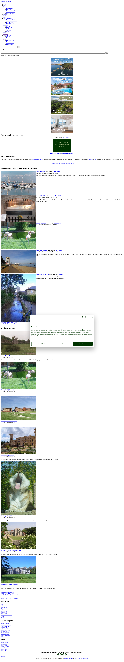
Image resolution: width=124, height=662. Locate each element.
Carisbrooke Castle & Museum (8, 550)
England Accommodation (6, 606)
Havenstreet (15, 598)
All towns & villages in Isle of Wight (9, 322)
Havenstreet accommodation (56, 163)
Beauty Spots (9, 27)
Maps (4, 17)
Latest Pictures (9, 8)
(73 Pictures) (11, 455)
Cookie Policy (84, 658)
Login (2, 609)
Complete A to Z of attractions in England (10, 594)
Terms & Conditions (68, 658)
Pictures (5, 6)
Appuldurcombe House (6, 584)
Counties (5, 32)
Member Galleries (10, 13)
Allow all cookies (82, 343)
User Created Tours (10, 12)
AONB (8, 26)
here (96, 159)
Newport (38, 195)
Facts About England (11, 41)
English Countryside (5, 630)
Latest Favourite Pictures (6, 615)
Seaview (38, 223)
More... (8, 31)
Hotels (7, 37)
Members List (4, 612)
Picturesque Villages (11, 19)
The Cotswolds (4, 631)
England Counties (5, 623)
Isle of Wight (8, 598)
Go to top (3, 656)
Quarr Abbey (4, 355)
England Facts (4, 644)
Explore (5, 16)
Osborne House (4, 455)
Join (1, 608)
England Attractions (5, 628)
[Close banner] (92, 317)
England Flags (4, 649)
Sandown (38, 250)
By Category (9, 9)
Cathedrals (8, 30)
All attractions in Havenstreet (7, 592)
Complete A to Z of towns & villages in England (11, 323)
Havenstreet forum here (37, 159)
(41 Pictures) (42, 171)
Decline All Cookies (41, 343)
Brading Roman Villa (6, 421)
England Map (4, 650)
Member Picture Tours (6, 635)
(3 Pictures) (15, 584)
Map (69, 163)
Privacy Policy (77, 658)
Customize (61, 343)
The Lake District (5, 632)
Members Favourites (11, 10)
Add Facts (65, 163)
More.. (4, 39)
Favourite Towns (10, 23)
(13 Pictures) (14, 421)
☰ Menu (5, 4)
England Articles (10, 40)
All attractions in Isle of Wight (7, 593)
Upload (5, 14)
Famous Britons (4, 647)
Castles (8, 28)
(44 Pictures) (44, 250)
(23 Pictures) (46, 274)
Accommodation (7, 35)
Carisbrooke (39, 274)
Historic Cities (9, 22)
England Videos (10, 43)
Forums (2, 616)
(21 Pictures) (44, 195)
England (2, 598)
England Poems (9, 44)
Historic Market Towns (11, 21)
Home (4, 5)
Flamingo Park (4, 389)
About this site (4, 607)
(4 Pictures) (10, 355)
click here (91, 159)
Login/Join (5, 34)
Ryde (37, 171)
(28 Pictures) (19, 550)
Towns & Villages (7, 18)
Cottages (8, 36)
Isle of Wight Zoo (5, 516)
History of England (5, 646)
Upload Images (4, 611)
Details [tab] (62, 322)
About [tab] (83, 322)
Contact (2, 617)
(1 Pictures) (43, 223)
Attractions (5, 25)
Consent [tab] (40, 322)
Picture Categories (5, 634)
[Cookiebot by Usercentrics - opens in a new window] (82, 317)
